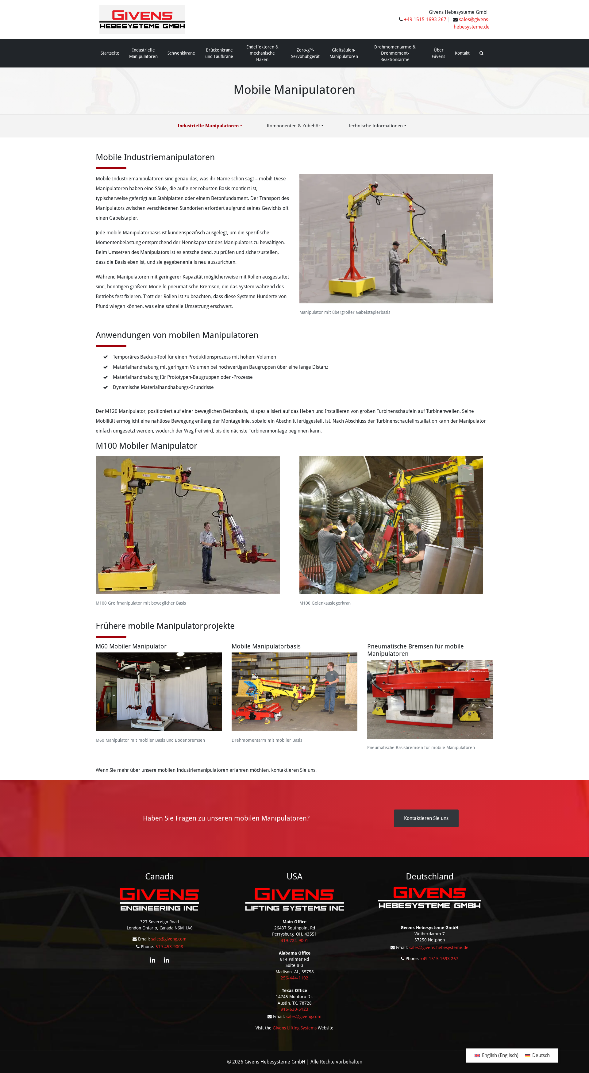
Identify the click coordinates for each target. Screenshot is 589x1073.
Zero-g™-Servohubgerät (305, 53)
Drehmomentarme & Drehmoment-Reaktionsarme (395, 53)
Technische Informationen (375, 126)
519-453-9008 (169, 946)
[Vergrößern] (485, 180)
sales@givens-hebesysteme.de (438, 947)
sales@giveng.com (169, 938)
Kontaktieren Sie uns (426, 818)
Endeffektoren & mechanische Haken (262, 53)
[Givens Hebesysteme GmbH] (142, 19)
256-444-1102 (294, 977)
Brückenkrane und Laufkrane (219, 53)
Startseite (110, 53)
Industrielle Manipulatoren (143, 53)
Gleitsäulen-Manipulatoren (343, 53)
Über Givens (438, 53)
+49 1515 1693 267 (425, 19)
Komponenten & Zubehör (293, 126)
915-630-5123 (294, 1009)
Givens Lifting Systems (295, 1027)
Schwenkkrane (181, 53)
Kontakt (462, 53)
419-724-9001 (294, 940)
